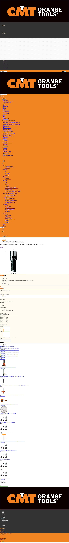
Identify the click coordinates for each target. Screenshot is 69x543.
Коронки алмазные (7, 178)
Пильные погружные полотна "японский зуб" (10, 187)
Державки (4, 115)
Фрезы (2, 147)
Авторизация (4, 63)
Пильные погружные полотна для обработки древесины (10, 121)
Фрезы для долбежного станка (8, 218)
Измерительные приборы (6, 176)
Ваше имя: (1, 326)
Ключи (5, 171)
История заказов (4, 524)
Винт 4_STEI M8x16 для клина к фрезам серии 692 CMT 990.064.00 (8, 450)
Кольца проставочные (7, 173)
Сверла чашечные (5, 137)
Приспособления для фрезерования (9, 196)
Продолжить (2, 342)
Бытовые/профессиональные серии (9, 166)
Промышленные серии (6, 101)
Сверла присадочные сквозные (7, 135)
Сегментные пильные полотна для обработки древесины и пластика (11, 124)
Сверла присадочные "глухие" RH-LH (8, 131)
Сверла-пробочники (7, 211)
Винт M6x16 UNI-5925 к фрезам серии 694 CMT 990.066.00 (7, 422)
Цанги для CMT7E (7, 184)
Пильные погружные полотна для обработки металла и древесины (11, 122)
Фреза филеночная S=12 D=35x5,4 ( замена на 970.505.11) (7, 346)
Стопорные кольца (7, 175)
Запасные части (5, 169)
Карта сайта (3, 517)
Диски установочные (5, 100)
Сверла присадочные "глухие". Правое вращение (11, 200)
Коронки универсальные (6, 113)
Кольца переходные (5, 106)
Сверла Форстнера (5, 140)
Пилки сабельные (7, 186)
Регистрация (3, 25)
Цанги (4, 117)
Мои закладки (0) (5, 61)
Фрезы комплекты (7, 220)
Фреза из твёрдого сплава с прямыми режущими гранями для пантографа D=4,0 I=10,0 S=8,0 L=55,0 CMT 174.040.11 (14, 385)
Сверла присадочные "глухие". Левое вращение (9, 133)
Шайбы (4, 109)
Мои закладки (3, 525)
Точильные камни (5, 146)
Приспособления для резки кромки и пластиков (10, 195)
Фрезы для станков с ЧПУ (6, 153)
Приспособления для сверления (7, 129)
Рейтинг (1, 338)
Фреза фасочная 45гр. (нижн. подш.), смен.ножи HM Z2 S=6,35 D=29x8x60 (9, 350)
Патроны (6, 182)
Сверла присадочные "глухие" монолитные (8, 132)
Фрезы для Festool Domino (8, 217)
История (3, 229)
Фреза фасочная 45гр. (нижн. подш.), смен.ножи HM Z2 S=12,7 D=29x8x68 (9, 348)
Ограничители (5, 149)
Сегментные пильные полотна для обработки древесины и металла (11, 123)
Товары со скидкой (4, 521)
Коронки (4, 177)
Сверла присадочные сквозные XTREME (10, 202)
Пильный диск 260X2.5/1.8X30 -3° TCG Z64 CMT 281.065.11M (8, 413)
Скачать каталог (4, 226)
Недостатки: (1, 331)
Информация (3, 223)
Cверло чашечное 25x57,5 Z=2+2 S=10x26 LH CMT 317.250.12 (8, 367)
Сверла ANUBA (5, 139)
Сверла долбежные (7, 207)
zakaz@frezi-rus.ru (2, 539)
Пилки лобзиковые (5, 119)
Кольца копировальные (6, 105)
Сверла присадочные (5, 197)
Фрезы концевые (5, 154)
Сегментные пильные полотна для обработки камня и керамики (12, 191)
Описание (3, 295)
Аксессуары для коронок (6, 111)
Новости (3, 231)
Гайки (4, 104)
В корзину (2, 288)
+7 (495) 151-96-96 (4, 32)
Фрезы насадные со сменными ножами (8, 155)
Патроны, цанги (5, 180)
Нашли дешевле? (4, 283)
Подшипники (5, 107)
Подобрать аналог (2, 349)
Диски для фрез (5, 148)
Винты (4, 103)
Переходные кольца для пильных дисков (10, 167)
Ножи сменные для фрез (8, 215)
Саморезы (4, 108)
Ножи (4, 127)
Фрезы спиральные (7, 222)
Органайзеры (6, 216)
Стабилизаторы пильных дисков (7, 102)
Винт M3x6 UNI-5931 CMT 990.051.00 (5, 459)
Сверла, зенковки (5, 204)
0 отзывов (1, 247)
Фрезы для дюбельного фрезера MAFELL (8, 152)
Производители (4, 519)
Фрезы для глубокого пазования (7, 151)
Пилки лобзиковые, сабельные (5, 118)
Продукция (4, 98)
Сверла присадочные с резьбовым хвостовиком (9, 134)
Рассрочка (3, 230)
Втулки (4, 114)
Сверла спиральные (5, 143)
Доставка (4, 224)
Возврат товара (3, 516)
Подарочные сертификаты (5, 520)
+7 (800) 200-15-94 (4, 33)
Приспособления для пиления (7, 128)
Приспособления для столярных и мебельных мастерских (10, 193)
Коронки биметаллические (6, 112)
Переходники (4, 116)
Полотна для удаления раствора (8, 189)
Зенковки (4, 138)
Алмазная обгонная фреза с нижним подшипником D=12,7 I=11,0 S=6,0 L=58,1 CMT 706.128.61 (12, 376)
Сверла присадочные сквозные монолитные (8, 136)
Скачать (4, 225)
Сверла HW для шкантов (8, 206)
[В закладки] (3, 288)
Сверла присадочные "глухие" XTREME (10, 198)
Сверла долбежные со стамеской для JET (8, 141)
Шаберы (4, 125)
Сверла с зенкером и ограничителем (9, 209)
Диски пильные (4, 99)
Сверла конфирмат (5, 142)
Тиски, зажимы (5, 145)
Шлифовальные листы (6, 126)
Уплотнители (4, 213)
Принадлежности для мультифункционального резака (8, 120)
